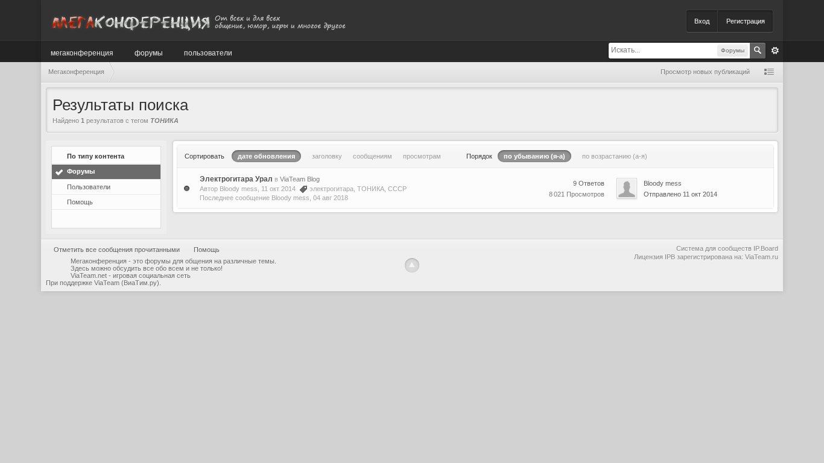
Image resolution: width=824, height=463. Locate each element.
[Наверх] (412, 265)
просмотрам (422, 156)
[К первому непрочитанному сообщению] (187, 188)
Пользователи (208, 52)
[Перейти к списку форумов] (198, 20)
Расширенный (775, 50)
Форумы (149, 52)
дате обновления (266, 156)
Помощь (80, 202)
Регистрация (745, 21)
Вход (701, 21)
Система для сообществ (714, 248)
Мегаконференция (82, 52)
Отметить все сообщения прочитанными (117, 249)
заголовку (327, 156)
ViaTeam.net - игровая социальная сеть (131, 275)
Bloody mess (239, 188)
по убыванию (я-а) (534, 156)
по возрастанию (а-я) (614, 156)
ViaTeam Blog (300, 179)
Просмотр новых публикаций (705, 71)
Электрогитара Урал (236, 179)
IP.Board (765, 248)
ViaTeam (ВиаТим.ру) (126, 282)
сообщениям (372, 156)
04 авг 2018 (330, 197)
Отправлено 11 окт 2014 (680, 194)
